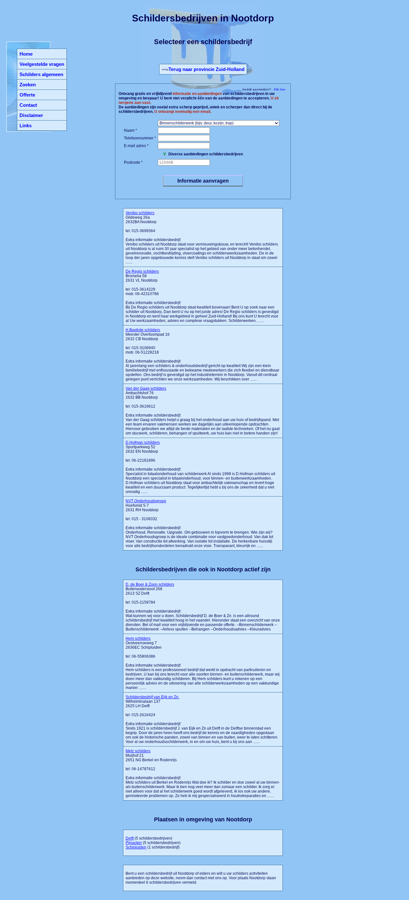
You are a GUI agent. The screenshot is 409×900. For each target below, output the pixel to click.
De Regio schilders (142, 271)
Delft (130, 838)
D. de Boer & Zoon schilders (150, 584)
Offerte (27, 95)
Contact (28, 105)
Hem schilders (138, 638)
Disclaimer (31, 115)
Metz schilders (138, 751)
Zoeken (27, 84)
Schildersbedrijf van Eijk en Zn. (152, 697)
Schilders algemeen (41, 74)
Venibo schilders (140, 213)
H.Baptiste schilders (143, 330)
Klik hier (279, 89)
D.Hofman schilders (143, 442)
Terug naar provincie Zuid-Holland (206, 69)
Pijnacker (134, 843)
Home (26, 54)
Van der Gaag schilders (146, 388)
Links (25, 125)
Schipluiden (136, 847)
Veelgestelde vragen (41, 64)
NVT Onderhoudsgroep (146, 501)
